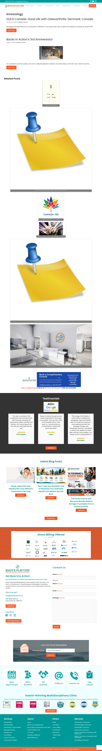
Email (57, 591)
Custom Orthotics (9, 738)
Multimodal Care (32, 738)
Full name (55, 580)
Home (28, 6)
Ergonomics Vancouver (81, 730)
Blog (54, 738)
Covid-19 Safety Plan (33, 730)
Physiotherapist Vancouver (82, 725)
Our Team (30, 732)
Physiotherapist (48, 749)
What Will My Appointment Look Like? (39, 727)
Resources (77, 6)
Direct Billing (56, 727)
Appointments (66, 6)
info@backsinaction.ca (21, 1)
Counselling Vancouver (81, 740)
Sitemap (64, 749)
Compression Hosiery (10, 740)
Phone (58, 584)
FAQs (54, 722)
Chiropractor (57, 749)
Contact (85, 6)
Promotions (56, 730)
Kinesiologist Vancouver (81, 727)
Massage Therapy (9, 730)
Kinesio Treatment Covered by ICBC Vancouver (85, 737)
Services (39, 6)
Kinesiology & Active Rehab (12, 727)
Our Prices (56, 725)
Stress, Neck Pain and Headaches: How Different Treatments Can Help (21, 489)
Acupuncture (8, 732)
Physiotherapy (8, 725)
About (32, 6)
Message (59, 598)
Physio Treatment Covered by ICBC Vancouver (85, 733)
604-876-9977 (50, 388)
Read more (11, 30)
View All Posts (51, 518)
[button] (11, 606)
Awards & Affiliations (33, 735)
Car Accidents (49, 6)
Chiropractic (8, 722)
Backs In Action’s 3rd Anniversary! (29, 39)
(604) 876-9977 (10, 1)
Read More (51, 448)
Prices (58, 6)
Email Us (59, 388)
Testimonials (56, 735)
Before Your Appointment (35, 725)
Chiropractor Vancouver (82, 722)
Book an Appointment (28, 388)
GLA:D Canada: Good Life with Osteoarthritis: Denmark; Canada (49, 19)
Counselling (7, 735)
